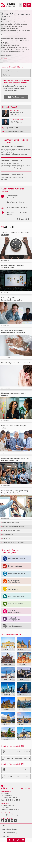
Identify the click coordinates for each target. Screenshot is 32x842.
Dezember (26, 758)
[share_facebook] (14, 840)
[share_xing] (9, 840)
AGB (3, 825)
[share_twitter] (18, 840)
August (18, 752)
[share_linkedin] (22, 840)
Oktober (9, 758)
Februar (18, 770)
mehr (3, 59)
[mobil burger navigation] (20, 5)
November (18, 758)
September (26, 752)
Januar (10, 770)
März (26, 770)
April (9, 776)
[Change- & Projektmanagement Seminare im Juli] (24, 5)
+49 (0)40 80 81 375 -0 (11, 798)
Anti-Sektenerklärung (9, 829)
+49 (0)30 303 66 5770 (11, 809)
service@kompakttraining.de (10, 815)
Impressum (6, 836)
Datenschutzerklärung (9, 833)
